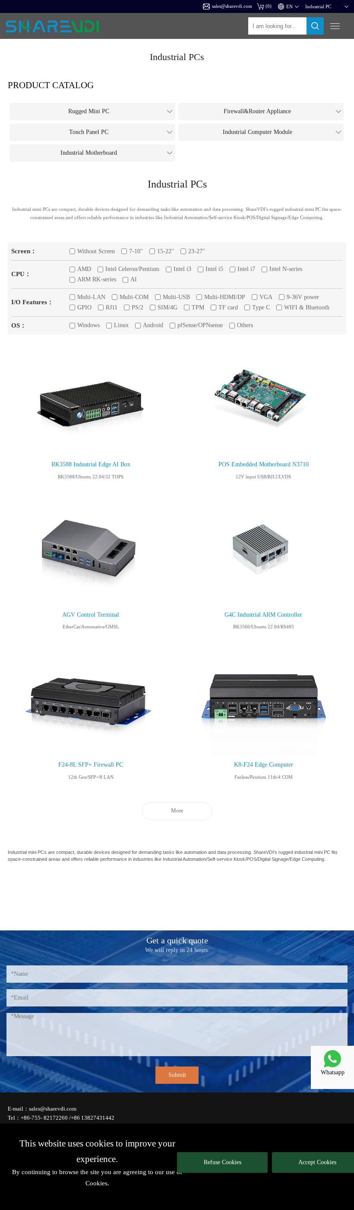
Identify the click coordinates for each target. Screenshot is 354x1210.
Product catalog (51, 85)
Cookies (96, 1183)
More (177, 811)
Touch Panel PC (88, 132)
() (269, 6)
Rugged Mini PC (88, 111)
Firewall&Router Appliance (257, 111)
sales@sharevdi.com (232, 6)
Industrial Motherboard (88, 153)
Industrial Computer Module (257, 132)
